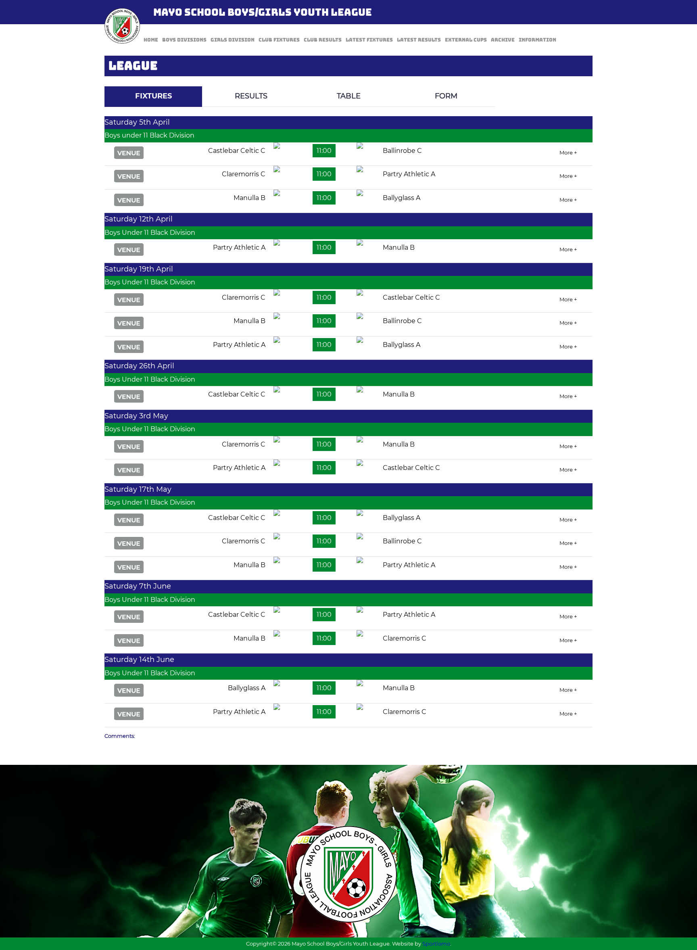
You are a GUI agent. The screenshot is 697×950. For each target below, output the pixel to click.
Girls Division (233, 40)
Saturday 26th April (139, 365)
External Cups (466, 40)
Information (537, 40)
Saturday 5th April (137, 122)
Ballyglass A (401, 198)
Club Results (323, 40)
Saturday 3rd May (136, 415)
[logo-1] (122, 26)
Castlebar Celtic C (236, 151)
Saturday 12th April (138, 219)
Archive (503, 40)
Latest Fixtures (369, 40)
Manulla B (249, 198)
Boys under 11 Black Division (149, 135)
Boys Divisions (184, 40)
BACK (573, 80)
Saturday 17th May (137, 489)
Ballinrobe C (402, 151)
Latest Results (419, 40)
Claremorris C (243, 174)
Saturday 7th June (137, 586)
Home (151, 40)
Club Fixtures (279, 40)
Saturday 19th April (138, 269)
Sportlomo (436, 943)
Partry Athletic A (409, 174)
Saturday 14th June (139, 659)
